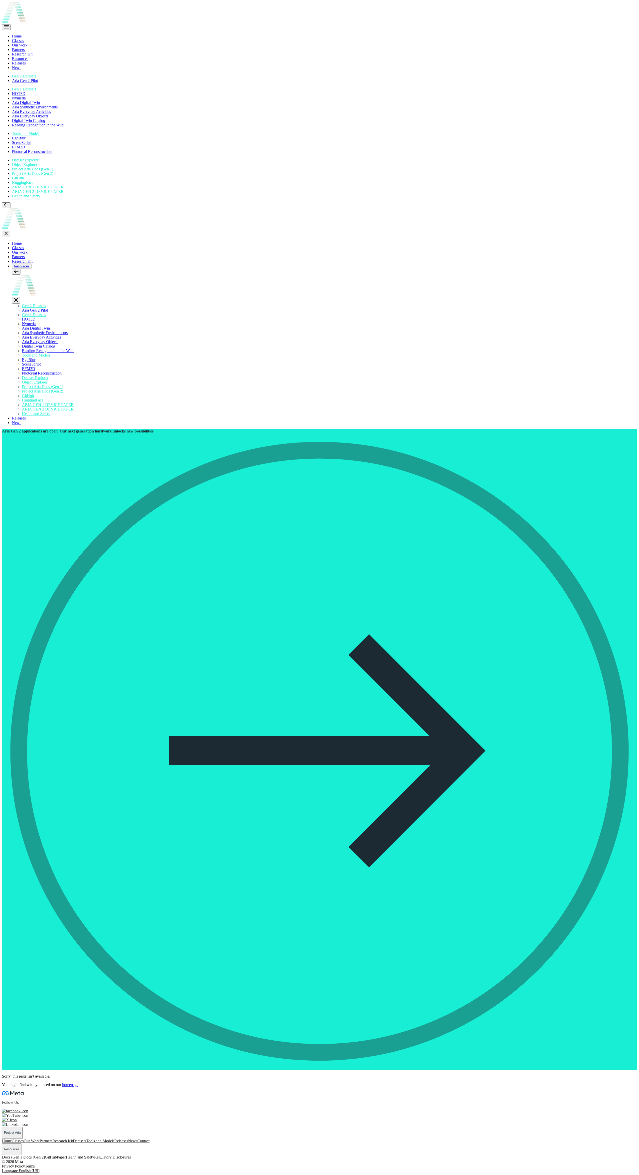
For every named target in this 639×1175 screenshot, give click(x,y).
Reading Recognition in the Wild (38, 125)
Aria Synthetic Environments (35, 107)
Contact (143, 1141)
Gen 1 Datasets (24, 89)
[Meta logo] (13, 1094)
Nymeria (19, 98)
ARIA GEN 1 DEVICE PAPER (38, 187)
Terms (30, 1166)
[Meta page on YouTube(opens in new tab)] (15, 1115)
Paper (61, 1157)
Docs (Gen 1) (12, 1157)
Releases (19, 63)
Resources (20, 58)
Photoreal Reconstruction (32, 151)
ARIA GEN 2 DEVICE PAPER (38, 191)
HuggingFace (22, 182)
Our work (19, 45)
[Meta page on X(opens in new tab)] (9, 1120)
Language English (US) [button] (20, 1171)
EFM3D (18, 147)
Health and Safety (26, 196)
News (16, 67)
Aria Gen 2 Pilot (25, 80)
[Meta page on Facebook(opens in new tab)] (15, 1111)
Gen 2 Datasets (24, 76)
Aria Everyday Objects (30, 116)
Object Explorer (24, 164)
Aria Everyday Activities (31, 111)
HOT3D (18, 93)
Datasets (79, 1141)
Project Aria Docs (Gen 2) (32, 173)
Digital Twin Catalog (28, 120)
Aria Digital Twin (26, 102)
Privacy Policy (13, 1166)
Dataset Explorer (25, 160)
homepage (70, 1085)
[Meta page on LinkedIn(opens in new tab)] (15, 1124)
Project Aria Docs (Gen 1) (32, 169)
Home (17, 36)
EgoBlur (18, 138)
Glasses (18, 40)
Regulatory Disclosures (112, 1157)
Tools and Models (26, 133)
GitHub (18, 178)
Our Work (32, 1141)
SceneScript (21, 142)
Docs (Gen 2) (34, 1157)
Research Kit (22, 54)
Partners (18, 49)
